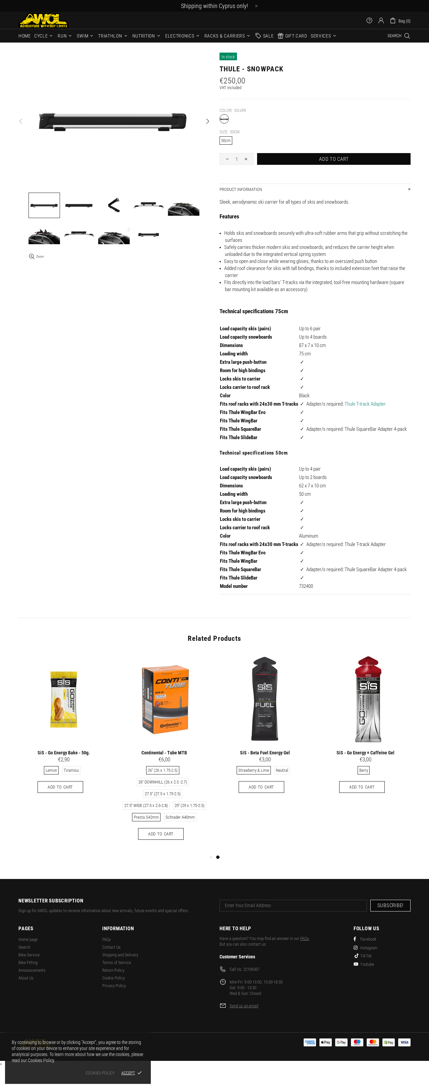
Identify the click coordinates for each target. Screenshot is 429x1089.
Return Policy (113, 970)
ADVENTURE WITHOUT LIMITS (43, 20)
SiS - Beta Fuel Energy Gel (265, 752)
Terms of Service (116, 962)
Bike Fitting (28, 962)
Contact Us (111, 947)
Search (24, 947)
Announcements (32, 970)
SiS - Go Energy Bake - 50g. (64, 752)
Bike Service (29, 954)
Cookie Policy (113, 977)
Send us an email (244, 1005)
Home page (28, 939)
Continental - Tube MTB (164, 752)
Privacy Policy (114, 985)
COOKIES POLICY (100, 1072)
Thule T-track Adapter (365, 404)
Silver (224, 119)
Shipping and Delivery (120, 954)
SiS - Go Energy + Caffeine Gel (365, 752)
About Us (26, 977)
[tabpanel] (264, 730)
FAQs (106, 939)
